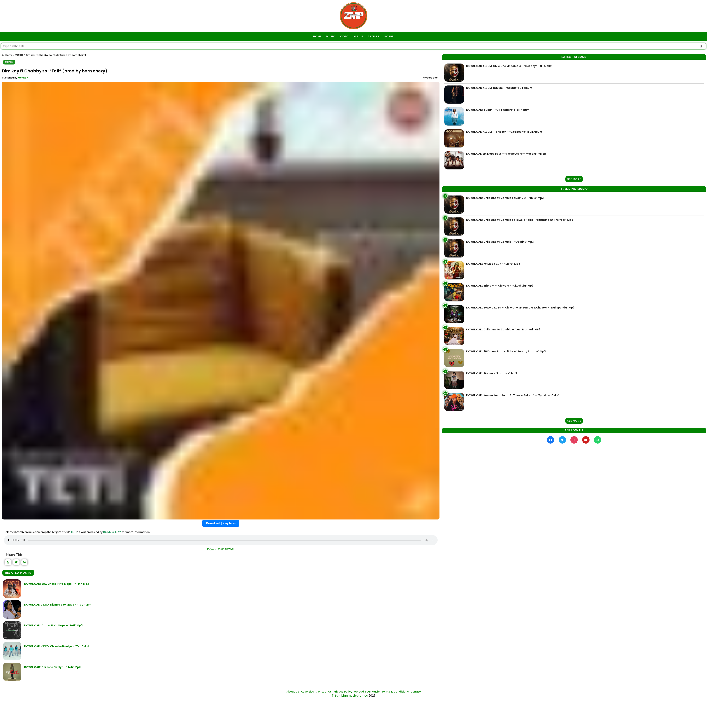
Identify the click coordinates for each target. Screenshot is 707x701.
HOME (317, 36)
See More (574, 179)
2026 (372, 695)
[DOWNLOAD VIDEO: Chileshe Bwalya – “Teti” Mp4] (12, 659)
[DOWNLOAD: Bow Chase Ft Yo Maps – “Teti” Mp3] (12, 596)
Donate (416, 691)
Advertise (307, 691)
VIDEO (344, 36)
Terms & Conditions (395, 691)
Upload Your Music (367, 691)
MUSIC (330, 36)
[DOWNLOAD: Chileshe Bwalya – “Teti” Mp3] (12, 680)
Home (9, 55)
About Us (292, 691)
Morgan (23, 77)
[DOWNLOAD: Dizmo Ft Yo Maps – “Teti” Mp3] (12, 638)
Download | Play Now (220, 523)
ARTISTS (373, 36)
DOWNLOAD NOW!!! (220, 549)
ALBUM (358, 36)
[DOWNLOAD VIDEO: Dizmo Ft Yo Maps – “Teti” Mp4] (12, 617)
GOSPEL (389, 36)
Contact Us (324, 691)
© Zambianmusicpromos (350, 695)
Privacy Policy (342, 691)
